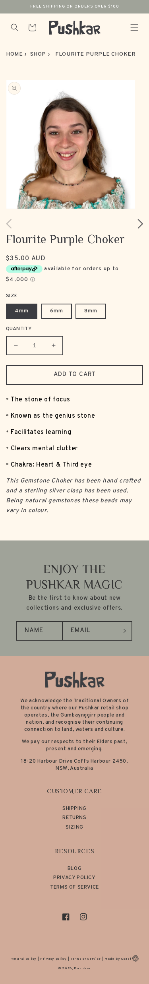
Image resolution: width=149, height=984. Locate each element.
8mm (90, 311)
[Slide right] (140, 223)
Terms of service (85, 959)
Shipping (74, 809)
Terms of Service (74, 887)
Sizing (74, 827)
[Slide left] (8, 223)
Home (14, 54)
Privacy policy (53, 959)
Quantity (19, 329)
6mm (56, 311)
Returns (74, 818)
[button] (134, 27)
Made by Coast (117, 959)
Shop (38, 54)
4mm (22, 311)
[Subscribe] (123, 631)
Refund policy (23, 959)
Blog (74, 869)
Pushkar (82, 968)
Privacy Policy (74, 878)
